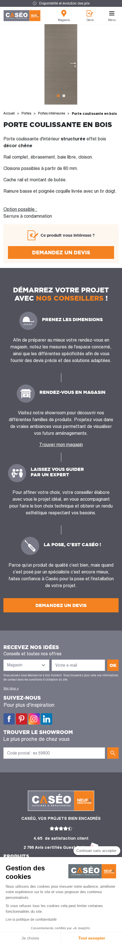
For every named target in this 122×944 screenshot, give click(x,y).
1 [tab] (58, 95)
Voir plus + (11, 688)
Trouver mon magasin (61, 444)
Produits (16, 856)
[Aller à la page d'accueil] (22, 15)
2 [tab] (63, 95)
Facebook (9, 719)
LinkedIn (46, 719)
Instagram (34, 719)
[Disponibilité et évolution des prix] (61, 3)
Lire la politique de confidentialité (31, 920)
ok (113, 665)
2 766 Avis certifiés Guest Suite (55, 847)
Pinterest (21, 719)
